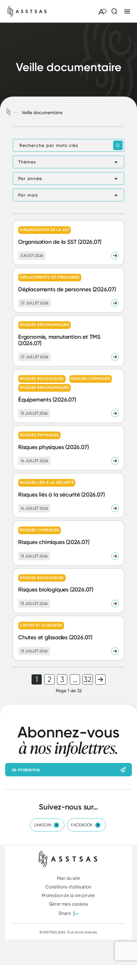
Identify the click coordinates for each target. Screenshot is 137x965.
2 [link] (49, 679)
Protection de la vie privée (68, 895)
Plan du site (68, 878)
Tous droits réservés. (82, 932)
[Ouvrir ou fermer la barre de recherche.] (114, 11)
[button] (68, 162)
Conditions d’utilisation (68, 886)
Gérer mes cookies (68, 904)
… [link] (75, 679)
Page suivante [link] (100, 679)
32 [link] (87, 679)
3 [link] (62, 679)
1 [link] (36, 679)
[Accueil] (8, 112)
